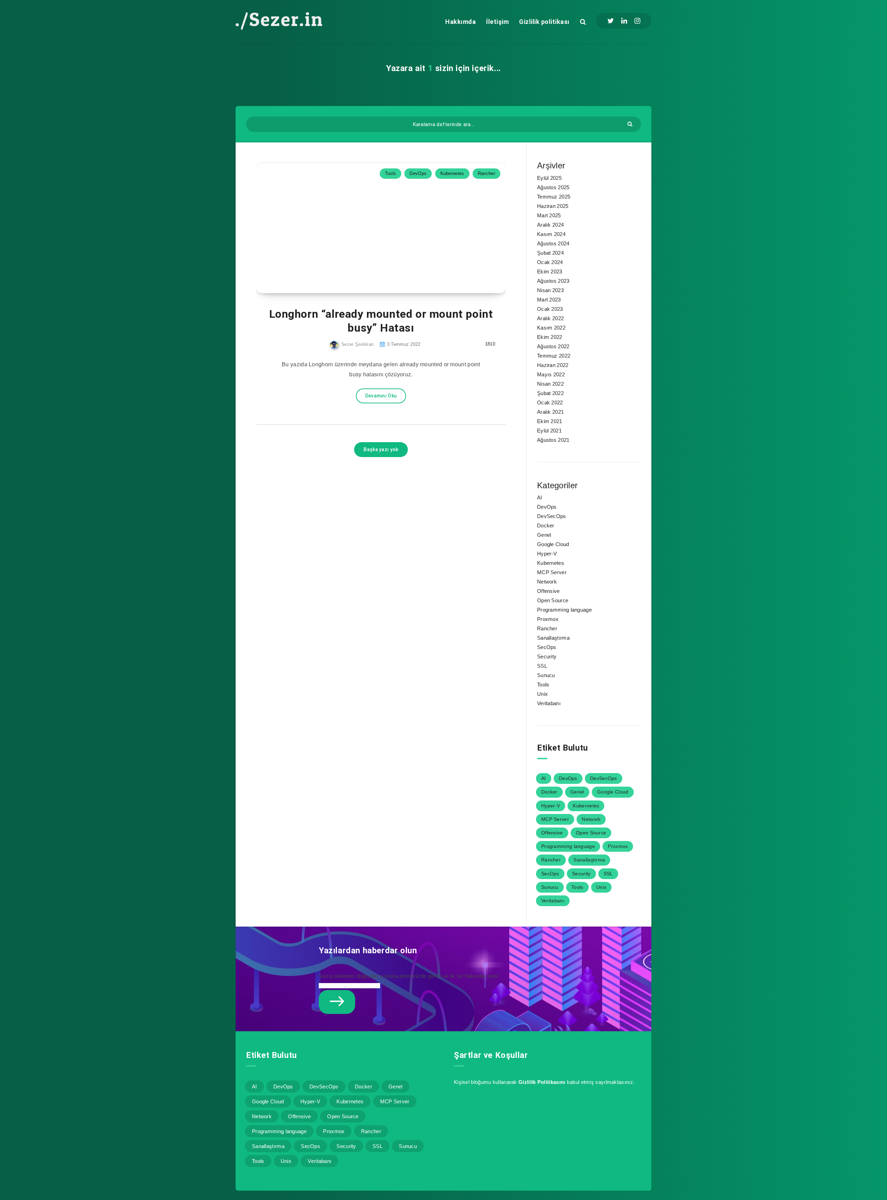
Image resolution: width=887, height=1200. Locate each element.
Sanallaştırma (553, 638)
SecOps (546, 647)
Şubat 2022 (550, 393)
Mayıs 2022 (551, 374)
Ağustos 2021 (553, 440)
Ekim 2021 (549, 421)
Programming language (564, 610)
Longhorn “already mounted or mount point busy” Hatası (381, 320)
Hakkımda (460, 21)
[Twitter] (610, 21)
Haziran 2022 (553, 365)
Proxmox (548, 619)
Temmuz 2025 (553, 197)
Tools (390, 173)
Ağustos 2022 (553, 346)
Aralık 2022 (550, 318)
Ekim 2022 (549, 337)
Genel (544, 535)
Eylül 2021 (549, 430)
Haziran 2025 (553, 206)
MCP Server (552, 572)
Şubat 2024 (550, 253)
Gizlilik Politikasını (541, 1082)
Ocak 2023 (550, 309)
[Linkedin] (624, 21)
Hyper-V (547, 554)
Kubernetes (452, 173)
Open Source (552, 600)
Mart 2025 (549, 215)
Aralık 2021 (550, 412)
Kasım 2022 (551, 328)
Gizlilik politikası (544, 21)
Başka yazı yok (380, 449)
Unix (542, 694)
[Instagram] (637, 21)
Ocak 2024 (550, 262)
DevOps (418, 173)
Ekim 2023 (549, 271)
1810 (489, 344)
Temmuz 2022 (553, 356)
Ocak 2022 (550, 402)
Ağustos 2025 (553, 187)
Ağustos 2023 (553, 281)
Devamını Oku (381, 395)
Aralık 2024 (550, 225)
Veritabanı (549, 703)
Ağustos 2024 (553, 243)
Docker (545, 525)
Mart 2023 (549, 300)
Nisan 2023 (550, 290)
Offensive (548, 591)
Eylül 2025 (549, 178)
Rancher (486, 173)
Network (547, 582)
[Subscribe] (337, 1002)
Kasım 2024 (551, 234)
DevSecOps (551, 516)
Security (546, 656)
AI (539, 497)
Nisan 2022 (550, 384)
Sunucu (546, 675)
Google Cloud (553, 544)
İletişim (497, 21)
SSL (542, 666)
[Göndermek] (630, 123)
